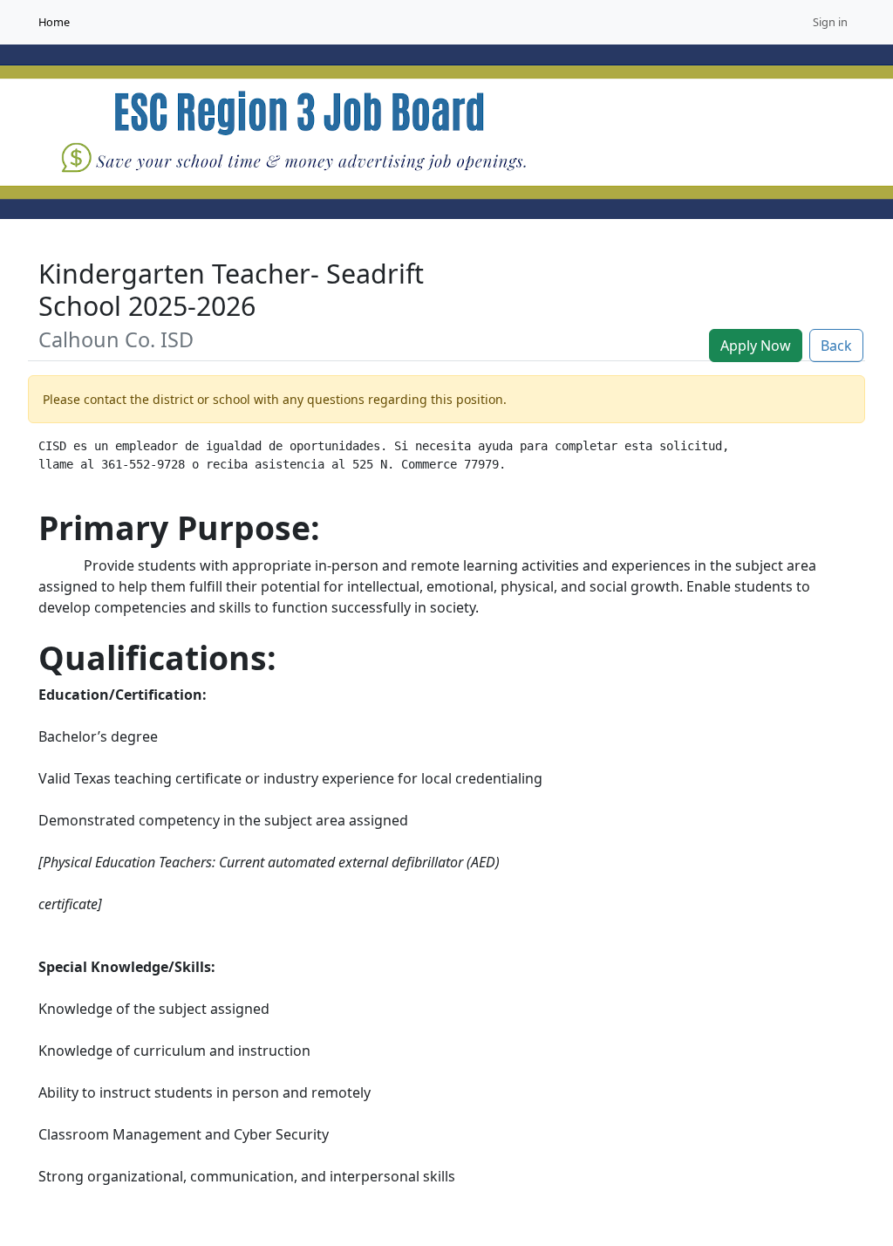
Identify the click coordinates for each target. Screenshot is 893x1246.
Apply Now (755, 345)
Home (54, 22)
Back (836, 345)
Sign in (830, 22)
